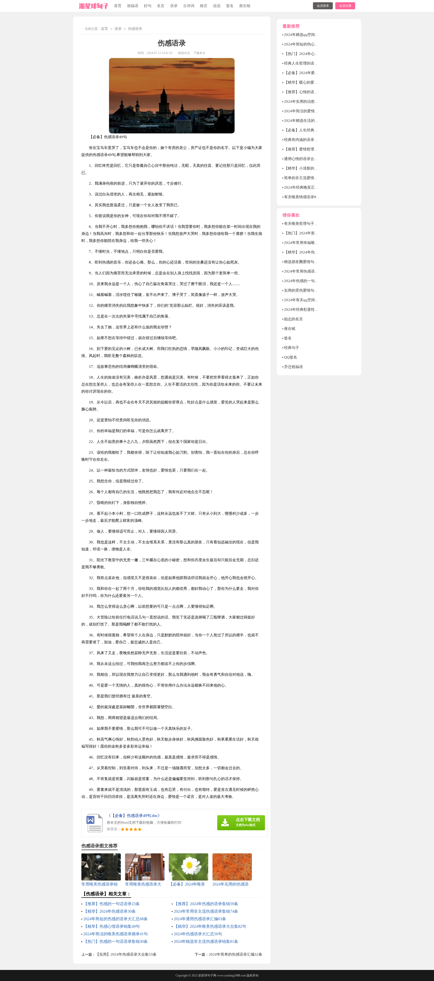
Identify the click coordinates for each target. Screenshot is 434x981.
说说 (217, 6)
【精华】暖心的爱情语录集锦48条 (312, 82)
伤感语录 (135, 29)
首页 (118, 6)
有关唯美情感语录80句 (303, 197)
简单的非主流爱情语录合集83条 (310, 178)
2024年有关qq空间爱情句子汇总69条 (314, 300)
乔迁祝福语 (293, 367)
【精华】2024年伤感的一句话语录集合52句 (320, 252)
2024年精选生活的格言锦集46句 (311, 121)
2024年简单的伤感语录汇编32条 (235, 954)
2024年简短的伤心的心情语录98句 (312, 44)
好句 (147, 6)
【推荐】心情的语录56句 (305, 92)
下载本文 (199, 53)
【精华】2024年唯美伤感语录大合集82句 (210, 926)
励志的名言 (293, 319)
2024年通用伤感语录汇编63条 (200, 919)
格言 (203, 6)
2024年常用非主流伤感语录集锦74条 (206, 911)
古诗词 (188, 6)
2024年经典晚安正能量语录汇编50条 (314, 187)
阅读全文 (184, 53)
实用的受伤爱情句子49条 (305, 290)
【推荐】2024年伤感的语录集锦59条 (206, 904)
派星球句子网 (207, 975)
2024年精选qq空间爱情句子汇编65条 (314, 35)
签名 (230, 6)
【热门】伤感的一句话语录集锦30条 (115, 941)
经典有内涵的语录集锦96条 (307, 140)
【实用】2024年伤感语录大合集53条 (125, 954)
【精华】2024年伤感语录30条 (109, 911)
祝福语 (132, 6)
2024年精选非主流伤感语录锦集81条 (206, 941)
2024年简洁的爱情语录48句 (307, 111)
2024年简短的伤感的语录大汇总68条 (115, 919)
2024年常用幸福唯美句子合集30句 (312, 243)
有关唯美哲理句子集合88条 (307, 224)
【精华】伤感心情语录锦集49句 (111, 926)
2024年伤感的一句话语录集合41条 (312, 281)
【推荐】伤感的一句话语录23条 (111, 904)
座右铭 (244, 6)
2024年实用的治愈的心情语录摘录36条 (316, 101)
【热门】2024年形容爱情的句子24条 (314, 233)
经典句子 (291, 348)
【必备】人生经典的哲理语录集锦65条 (316, 130)
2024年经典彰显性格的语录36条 (311, 309)
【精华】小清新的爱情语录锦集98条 (314, 168)
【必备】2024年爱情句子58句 (309, 73)
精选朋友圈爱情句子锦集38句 (308, 262)
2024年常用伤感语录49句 (305, 271)
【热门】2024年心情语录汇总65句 (312, 54)
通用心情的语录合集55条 (305, 159)
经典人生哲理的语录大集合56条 (310, 63)
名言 (161, 6)
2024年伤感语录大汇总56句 (198, 934)
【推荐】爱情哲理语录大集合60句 (312, 149)
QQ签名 (290, 357)
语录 (174, 6)
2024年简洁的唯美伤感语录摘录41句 (115, 934)
